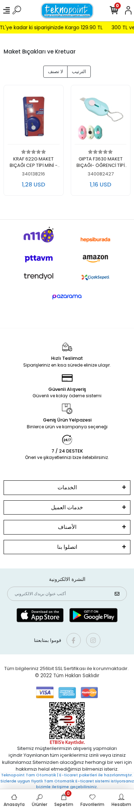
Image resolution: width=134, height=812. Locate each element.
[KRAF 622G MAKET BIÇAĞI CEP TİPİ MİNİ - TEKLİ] (34, 117)
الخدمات (67, 487)
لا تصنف (55, 71)
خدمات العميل (67, 507)
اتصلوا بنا (67, 547)
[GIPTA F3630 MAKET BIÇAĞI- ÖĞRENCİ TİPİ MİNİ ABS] (101, 117)
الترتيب (79, 71)
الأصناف (67, 527)
